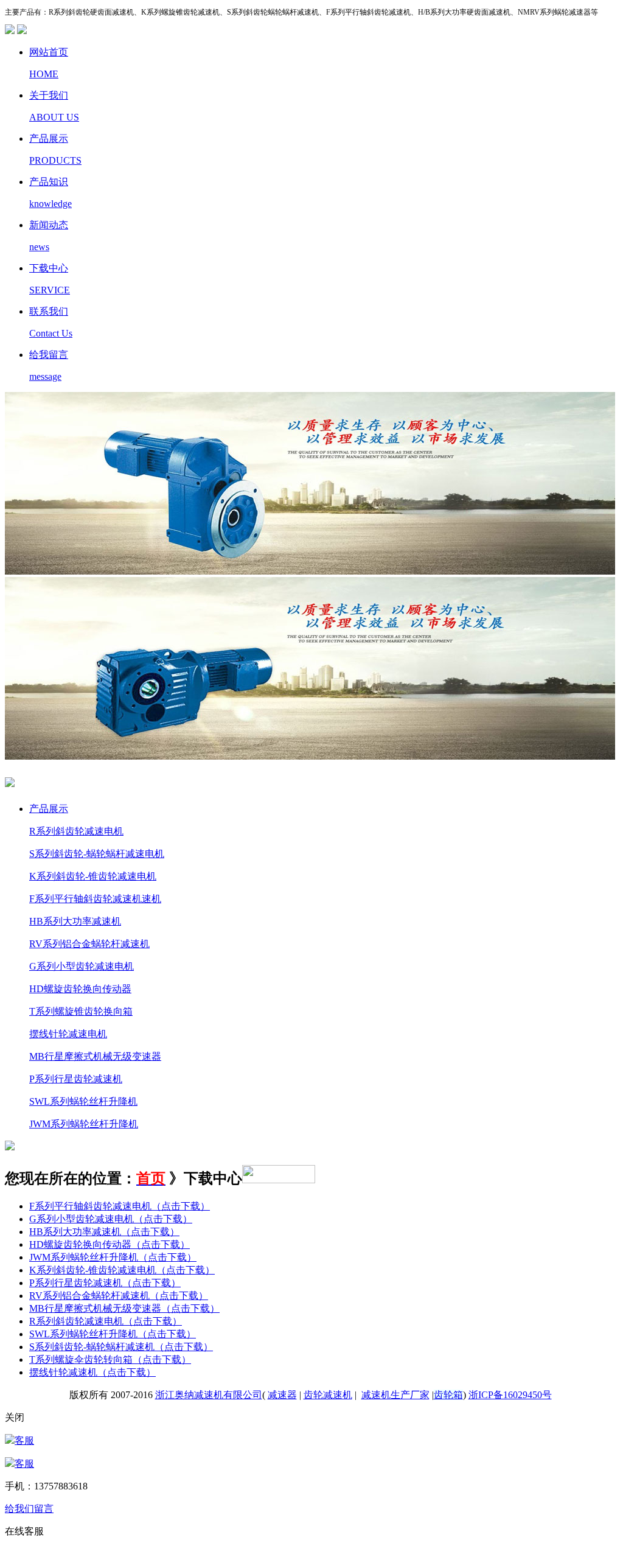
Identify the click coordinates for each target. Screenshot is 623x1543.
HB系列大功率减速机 (75, 921)
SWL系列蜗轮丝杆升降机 (83, 1101)
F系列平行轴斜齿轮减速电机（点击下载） (119, 1206)
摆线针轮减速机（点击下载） (92, 1372)
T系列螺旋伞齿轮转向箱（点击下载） (110, 1359)
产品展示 (48, 808)
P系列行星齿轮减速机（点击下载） (105, 1283)
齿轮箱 (448, 1395)
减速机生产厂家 (395, 1395)
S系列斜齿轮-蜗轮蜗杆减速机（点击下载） (121, 1347)
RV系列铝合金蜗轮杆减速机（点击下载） (118, 1295)
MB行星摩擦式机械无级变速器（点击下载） (124, 1308)
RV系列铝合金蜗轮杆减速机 (89, 944)
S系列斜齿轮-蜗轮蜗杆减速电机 (96, 853)
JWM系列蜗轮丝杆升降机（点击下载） (113, 1257)
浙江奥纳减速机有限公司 (208, 1395)
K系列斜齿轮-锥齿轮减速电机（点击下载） (122, 1270)
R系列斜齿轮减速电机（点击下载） (105, 1321)
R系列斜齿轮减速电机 (76, 831)
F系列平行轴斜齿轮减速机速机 (95, 899)
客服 (24, 1440)
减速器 (282, 1395)
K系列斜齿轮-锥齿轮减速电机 (92, 876)
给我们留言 (29, 1508)
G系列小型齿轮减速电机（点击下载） (110, 1219)
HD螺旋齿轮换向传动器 (80, 989)
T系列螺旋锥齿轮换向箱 (81, 1011)
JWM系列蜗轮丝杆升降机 (83, 1124)
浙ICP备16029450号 (510, 1395)
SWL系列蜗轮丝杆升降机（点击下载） (112, 1334)
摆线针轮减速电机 (68, 1034)
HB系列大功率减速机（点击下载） (104, 1231)
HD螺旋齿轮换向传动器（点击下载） (109, 1244)
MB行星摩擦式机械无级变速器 (95, 1056)
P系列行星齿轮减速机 (75, 1079)
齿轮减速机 (328, 1395)
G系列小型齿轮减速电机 (81, 966)
